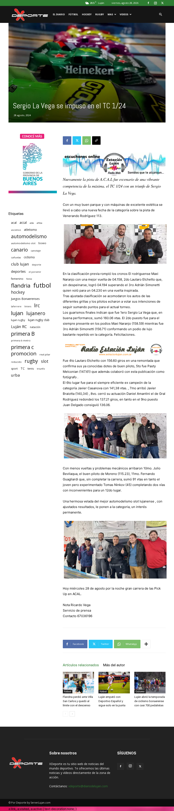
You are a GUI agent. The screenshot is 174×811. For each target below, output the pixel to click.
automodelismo (29, 236)
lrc (37, 305)
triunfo (41, 368)
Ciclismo (140, 691)
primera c (22, 347)
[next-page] (72, 713)
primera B (23, 333)
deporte (36, 264)
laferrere (16, 306)
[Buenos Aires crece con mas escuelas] (32, 192)
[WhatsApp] (86, 140)
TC (23, 368)
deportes (18, 271)
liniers (27, 306)
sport (14, 368)
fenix (29, 278)
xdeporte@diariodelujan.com (88, 786)
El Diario (59, 14)
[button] (160, 15)
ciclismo (29, 257)
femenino (17, 279)
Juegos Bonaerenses (25, 299)
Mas (110, 14)
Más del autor (114, 665)
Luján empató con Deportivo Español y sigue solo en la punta (111, 701)
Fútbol (73, 14)
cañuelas (16, 257)
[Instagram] (155, 3)
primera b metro (21, 340)
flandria (20, 285)
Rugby (99, 14)
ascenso (16, 229)
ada (32, 222)
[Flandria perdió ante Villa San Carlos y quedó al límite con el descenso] (78, 682)
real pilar (44, 354)
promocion (23, 353)
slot (44, 361)
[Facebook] (148, 3)
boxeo (42, 243)
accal (23, 222)
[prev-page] (65, 713)
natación (35, 327)
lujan (17, 313)
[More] (146, 644)
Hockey (86, 14)
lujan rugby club (38, 320)
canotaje (36, 250)
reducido (16, 361)
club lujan (20, 264)
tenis (31, 368)
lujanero (35, 313)
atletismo (30, 230)
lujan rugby (18, 320)
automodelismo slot (23, 243)
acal (14, 222)
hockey (18, 292)
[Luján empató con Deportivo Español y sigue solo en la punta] (114, 682)
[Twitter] (162, 3)
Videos (124, 14)
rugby (31, 361)
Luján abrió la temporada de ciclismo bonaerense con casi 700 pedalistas (149, 701)
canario (19, 250)
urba (15, 375)
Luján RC (19, 326)
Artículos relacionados (81, 665)
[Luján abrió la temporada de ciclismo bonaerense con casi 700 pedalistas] (150, 682)
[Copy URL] (96, 140)
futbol (42, 285)
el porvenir (35, 271)
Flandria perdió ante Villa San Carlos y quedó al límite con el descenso (78, 701)
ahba (39, 222)
